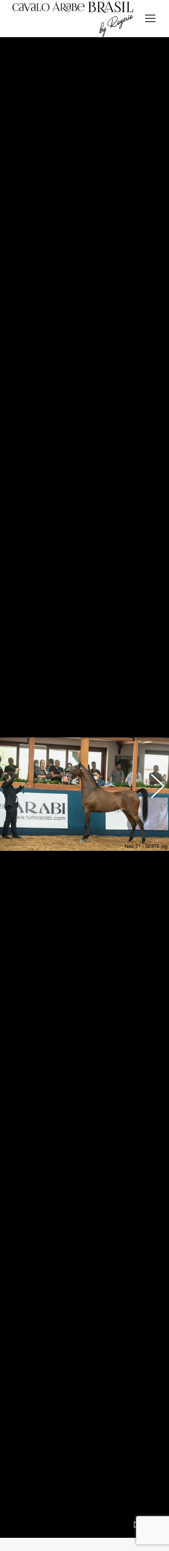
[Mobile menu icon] (150, 18)
